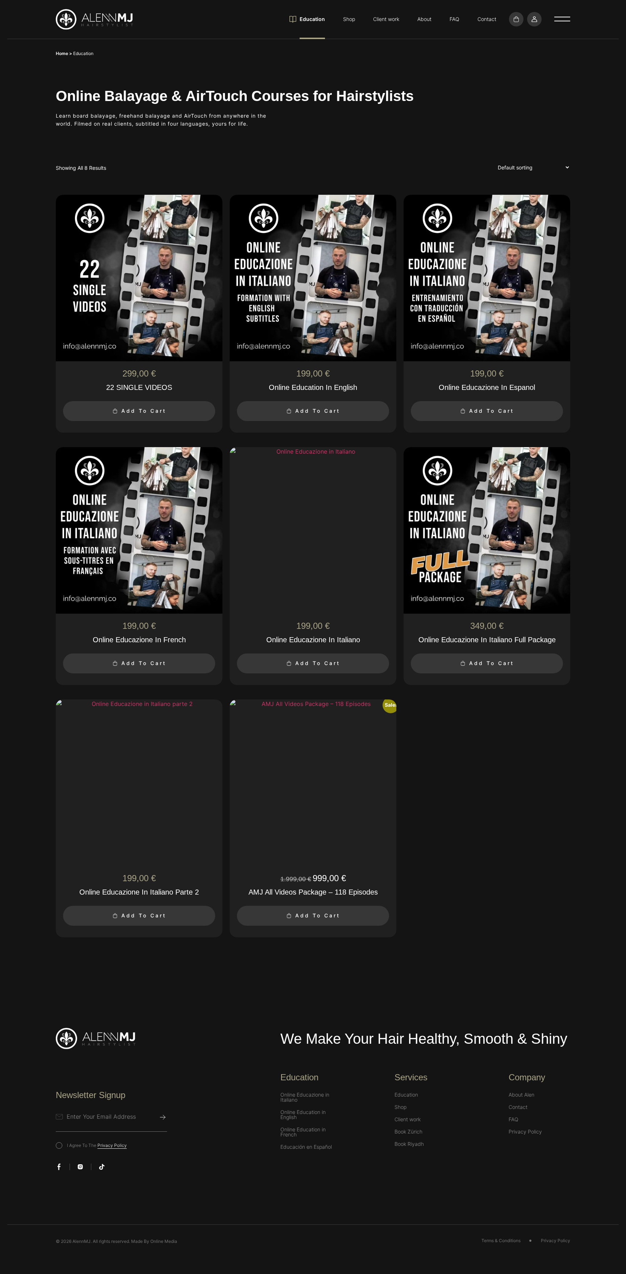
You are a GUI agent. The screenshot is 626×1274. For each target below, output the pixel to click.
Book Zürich (408, 1131)
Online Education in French (303, 1132)
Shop (349, 19)
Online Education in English (303, 1115)
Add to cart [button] (143, 411)
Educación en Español (306, 1146)
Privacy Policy (112, 1145)
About (424, 19)
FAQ (454, 19)
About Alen (521, 1094)
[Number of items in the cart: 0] (516, 19)
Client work (386, 19)
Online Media (163, 1241)
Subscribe (162, 1117)
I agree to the (97, 1145)
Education (312, 19)
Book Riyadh (409, 1144)
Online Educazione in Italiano (304, 1097)
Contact (486, 19)
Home (62, 53)
